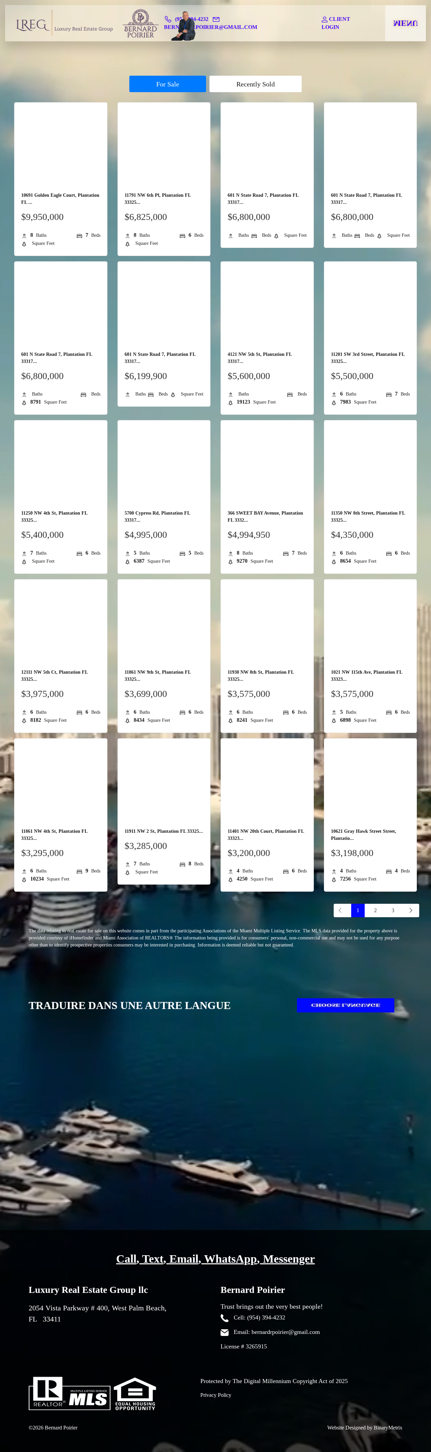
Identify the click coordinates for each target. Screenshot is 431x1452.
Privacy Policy (215, 1395)
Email (183, 1259)
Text (152, 1259)
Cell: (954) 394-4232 (258, 1317)
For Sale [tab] (167, 84)
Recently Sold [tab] (255, 84)
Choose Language (345, 1005)
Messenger (289, 1259)
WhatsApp (230, 1259)
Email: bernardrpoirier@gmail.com (276, 1332)
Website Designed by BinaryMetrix (364, 1427)
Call (126, 1259)
